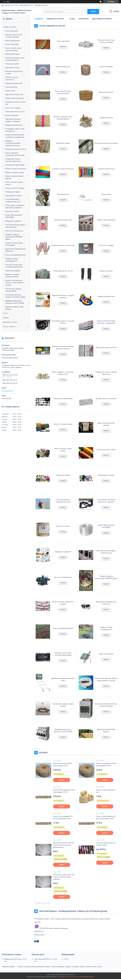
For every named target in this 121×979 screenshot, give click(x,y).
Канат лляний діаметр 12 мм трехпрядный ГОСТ (63, 817)
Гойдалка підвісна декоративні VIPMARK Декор (13, 237)
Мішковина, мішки (12, 67)
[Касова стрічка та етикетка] (86, 401)
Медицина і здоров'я (13, 221)
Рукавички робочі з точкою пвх (15, 103)
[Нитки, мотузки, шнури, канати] (43, 452)
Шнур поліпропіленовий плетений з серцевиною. (14, 136)
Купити (61, 780)
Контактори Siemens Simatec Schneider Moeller (15, 296)
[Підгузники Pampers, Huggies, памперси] (43, 299)
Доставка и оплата (10, 322)
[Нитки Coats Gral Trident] (86, 452)
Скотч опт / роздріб (12, 108)
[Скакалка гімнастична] (86, 172)
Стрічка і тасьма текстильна (11, 78)
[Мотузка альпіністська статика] (86, 146)
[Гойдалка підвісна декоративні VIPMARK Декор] (86, 580)
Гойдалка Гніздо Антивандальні (11, 260)
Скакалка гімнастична (13, 83)
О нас (5, 313)
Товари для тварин (12, 192)
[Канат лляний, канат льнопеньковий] (43, 95)
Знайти (93, 11)
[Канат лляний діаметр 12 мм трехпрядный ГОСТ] (43, 823)
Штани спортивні (11, 115)
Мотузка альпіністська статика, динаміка (13, 36)
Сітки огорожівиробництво (15, 255)
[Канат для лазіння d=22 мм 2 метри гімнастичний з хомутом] (43, 881)
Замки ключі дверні (12, 271)
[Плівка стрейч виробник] (86, 223)
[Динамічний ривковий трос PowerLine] (86, 606)
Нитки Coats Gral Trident (14, 188)
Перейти (63, 46)
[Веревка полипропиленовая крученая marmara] (43, 350)
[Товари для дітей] (86, 121)
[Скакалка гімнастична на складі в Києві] (86, 849)
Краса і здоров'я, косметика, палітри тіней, (15, 154)
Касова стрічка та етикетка (15, 169)
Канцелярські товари (13, 195)
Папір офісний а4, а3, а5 (15, 111)
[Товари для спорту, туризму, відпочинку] (86, 376)
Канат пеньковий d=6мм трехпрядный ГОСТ (62, 764)
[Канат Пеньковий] (86, 69)
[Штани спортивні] (86, 274)
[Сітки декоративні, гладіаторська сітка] (43, 504)
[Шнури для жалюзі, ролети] (86, 350)
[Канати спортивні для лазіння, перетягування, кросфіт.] (86, 682)
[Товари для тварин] (43, 478)
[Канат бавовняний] (43, 69)
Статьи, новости (9, 326)
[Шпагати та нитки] (43, 529)
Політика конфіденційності (85, 977)
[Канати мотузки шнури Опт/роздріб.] (43, 606)
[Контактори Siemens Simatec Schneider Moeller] (86, 708)
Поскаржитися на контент (66, 977)
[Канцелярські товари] (86, 478)
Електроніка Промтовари (15, 165)
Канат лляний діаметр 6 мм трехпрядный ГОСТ (63, 791)
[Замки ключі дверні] (86, 657)
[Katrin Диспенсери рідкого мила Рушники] (86, 555)
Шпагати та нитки (12, 211)
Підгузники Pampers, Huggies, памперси (13, 120)
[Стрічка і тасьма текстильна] (43, 172)
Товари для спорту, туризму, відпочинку (13, 160)
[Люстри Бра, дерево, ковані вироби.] (43, 708)
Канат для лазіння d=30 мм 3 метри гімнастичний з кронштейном (63, 845)
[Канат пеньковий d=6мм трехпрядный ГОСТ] (43, 770)
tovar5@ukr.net (7, 391)
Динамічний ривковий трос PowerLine (15, 250)
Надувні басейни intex (13, 125)
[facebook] (35, 942)
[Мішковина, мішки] (43, 146)
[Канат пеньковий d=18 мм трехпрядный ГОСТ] (86, 770)
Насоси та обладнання (14, 231)
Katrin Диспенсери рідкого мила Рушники (15, 226)
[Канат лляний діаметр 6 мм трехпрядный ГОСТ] (43, 796)
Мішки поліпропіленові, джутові (14, 177)
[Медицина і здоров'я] (43, 555)
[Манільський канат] (86, 95)
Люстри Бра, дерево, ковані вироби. (13, 290)
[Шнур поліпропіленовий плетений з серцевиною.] (86, 325)
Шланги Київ (10, 91)
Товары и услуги (9, 27)
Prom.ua (72, 974)
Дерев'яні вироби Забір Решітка (14, 308)
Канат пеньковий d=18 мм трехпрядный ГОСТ (106, 764)
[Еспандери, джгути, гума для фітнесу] (43, 325)
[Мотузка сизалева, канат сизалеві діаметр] (43, 121)
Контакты (84, 19)
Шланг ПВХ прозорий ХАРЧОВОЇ (13, 216)
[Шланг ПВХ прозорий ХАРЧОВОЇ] (86, 529)
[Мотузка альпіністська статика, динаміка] (86, 44)
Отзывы (6, 318)
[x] (38, 942)
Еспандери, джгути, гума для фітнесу (14, 130)
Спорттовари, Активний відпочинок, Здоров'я (14, 206)
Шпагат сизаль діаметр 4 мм (105, 791)
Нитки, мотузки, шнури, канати (14, 183)
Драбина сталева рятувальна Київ (12, 275)
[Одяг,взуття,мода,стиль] (43, 223)
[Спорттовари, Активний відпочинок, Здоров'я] (86, 504)
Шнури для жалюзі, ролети (15, 149)
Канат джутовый (11, 31)
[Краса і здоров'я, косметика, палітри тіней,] (43, 376)
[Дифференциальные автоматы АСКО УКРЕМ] (43, 733)
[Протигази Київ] (43, 197)
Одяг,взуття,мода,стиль (14, 94)
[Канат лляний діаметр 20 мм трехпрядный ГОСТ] (86, 823)
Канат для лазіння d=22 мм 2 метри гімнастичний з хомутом (63, 877)
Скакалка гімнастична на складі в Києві (105, 844)
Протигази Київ (11, 87)
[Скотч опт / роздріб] (86, 248)
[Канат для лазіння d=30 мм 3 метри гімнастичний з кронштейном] (43, 849)
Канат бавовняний (12, 41)
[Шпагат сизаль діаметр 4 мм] (86, 796)
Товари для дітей (12, 64)
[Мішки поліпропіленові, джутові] (86, 427)
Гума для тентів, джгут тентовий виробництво (14, 266)
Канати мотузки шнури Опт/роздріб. (14, 244)
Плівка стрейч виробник (14, 98)
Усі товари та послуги (42, 903)
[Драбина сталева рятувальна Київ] (43, 682)
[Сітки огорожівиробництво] (43, 631)
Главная (38, 19)
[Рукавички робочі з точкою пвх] (43, 248)
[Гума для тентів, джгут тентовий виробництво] (43, 657)
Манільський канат (12, 54)
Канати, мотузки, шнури (14, 172)
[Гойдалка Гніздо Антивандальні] (86, 631)
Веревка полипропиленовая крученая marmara (12, 143)
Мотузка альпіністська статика (13, 72)
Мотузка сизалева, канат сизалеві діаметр (14, 59)
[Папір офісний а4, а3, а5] (43, 274)
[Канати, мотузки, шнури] (43, 427)
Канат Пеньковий (12, 44)
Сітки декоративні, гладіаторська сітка (12, 200)
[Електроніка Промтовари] (43, 401)
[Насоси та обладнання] (43, 580)
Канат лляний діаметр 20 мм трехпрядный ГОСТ (106, 817)
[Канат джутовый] (43, 44)
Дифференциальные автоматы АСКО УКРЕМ (14, 302)
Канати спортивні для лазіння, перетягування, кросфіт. (14, 282)
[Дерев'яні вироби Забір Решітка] (86, 733)
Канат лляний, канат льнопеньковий (13, 49)
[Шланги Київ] (86, 197)
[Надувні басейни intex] (86, 299)
